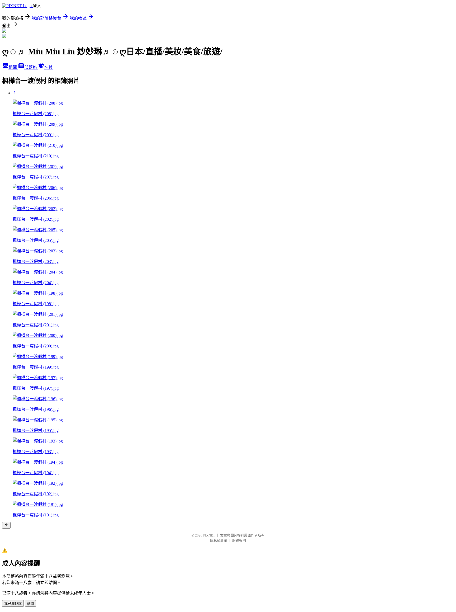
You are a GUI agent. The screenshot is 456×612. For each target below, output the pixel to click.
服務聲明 (239, 541)
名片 (48, 67)
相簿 (13, 67)
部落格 (31, 67)
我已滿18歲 (13, 604)
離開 (30, 604)
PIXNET (209, 535)
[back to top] (6, 525)
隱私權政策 (218, 541)
